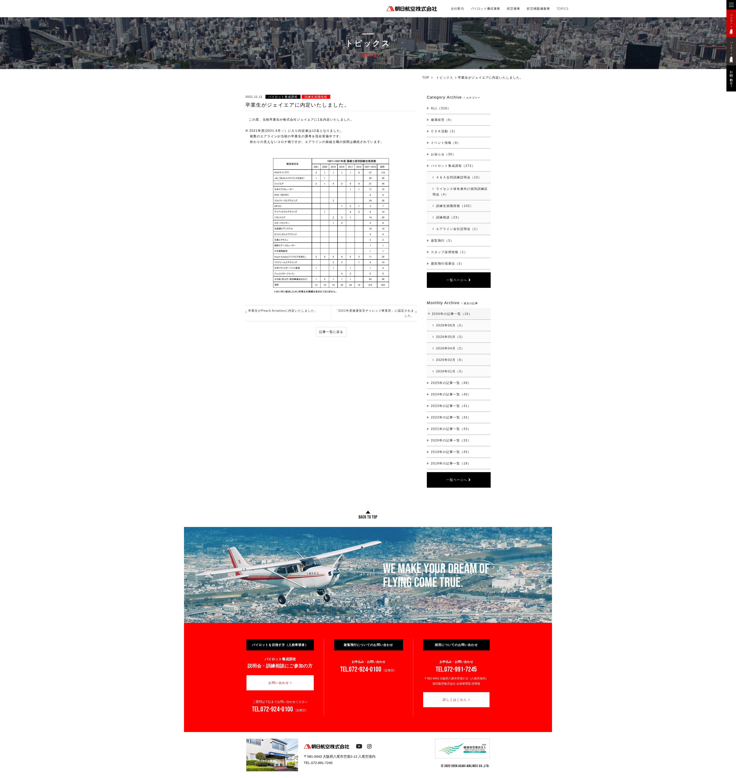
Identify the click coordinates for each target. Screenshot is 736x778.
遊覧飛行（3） (442, 240)
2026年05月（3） (450, 336)
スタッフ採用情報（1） (449, 252)
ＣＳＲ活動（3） (444, 131)
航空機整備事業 (538, 8)
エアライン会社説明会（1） (457, 229)
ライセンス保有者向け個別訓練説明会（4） (460, 191)
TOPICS (562, 8)
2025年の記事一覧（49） (451, 382)
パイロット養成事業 (485, 8)
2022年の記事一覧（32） (451, 417)
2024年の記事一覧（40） (451, 394)
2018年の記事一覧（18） (451, 463)
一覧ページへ (456, 280)
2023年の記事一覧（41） (451, 406)
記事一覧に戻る (331, 331)
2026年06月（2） (450, 325)
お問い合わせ (278, 682)
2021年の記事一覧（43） (451, 429)
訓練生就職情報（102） (454, 205)
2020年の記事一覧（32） (451, 440)
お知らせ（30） (443, 154)
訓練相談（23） (448, 217)
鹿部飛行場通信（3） (447, 263)
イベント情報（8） (446, 142)
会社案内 (457, 8)
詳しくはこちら (455, 699)
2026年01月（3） (450, 371)
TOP (426, 77)
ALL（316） (441, 108)
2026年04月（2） (450, 348)
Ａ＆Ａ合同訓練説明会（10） (458, 177)
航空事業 (513, 8)
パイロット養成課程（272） (453, 165)
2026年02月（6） (450, 359)
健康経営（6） (442, 119)
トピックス (444, 77)
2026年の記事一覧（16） (452, 313)
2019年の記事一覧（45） (451, 452)
